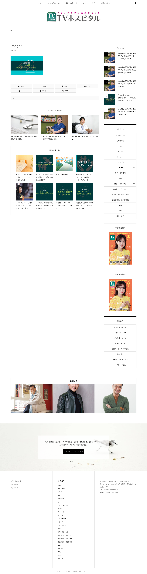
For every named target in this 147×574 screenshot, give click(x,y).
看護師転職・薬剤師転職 (120, 200)
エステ (60, 495)
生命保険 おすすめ (120, 327)
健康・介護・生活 (71, 3)
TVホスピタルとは (53, 3)
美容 (93, 3)
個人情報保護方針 (16, 481)
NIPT (59, 485)
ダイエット (120, 157)
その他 (120, 151)
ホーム (39, 3)
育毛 (59, 552)
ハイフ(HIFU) (62, 518)
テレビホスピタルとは (73, 451)
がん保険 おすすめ (120, 338)
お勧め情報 (120, 141)
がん (84, 3)
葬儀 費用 (120, 354)
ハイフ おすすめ (120, 365)
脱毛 (120, 211)
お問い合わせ (105, 3)
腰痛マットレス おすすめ (120, 349)
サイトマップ (14, 488)
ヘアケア (120, 168)
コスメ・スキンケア (64, 505)
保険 (120, 178)
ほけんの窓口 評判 (120, 333)
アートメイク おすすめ (120, 359)
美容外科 (60, 549)
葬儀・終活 (120, 216)
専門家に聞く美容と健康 (120, 195)
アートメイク (62, 488)
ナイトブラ (120, 162)
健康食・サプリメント (120, 189)
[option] (32, 398)
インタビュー (120, 135)
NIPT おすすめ (120, 343)
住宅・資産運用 (120, 173)
